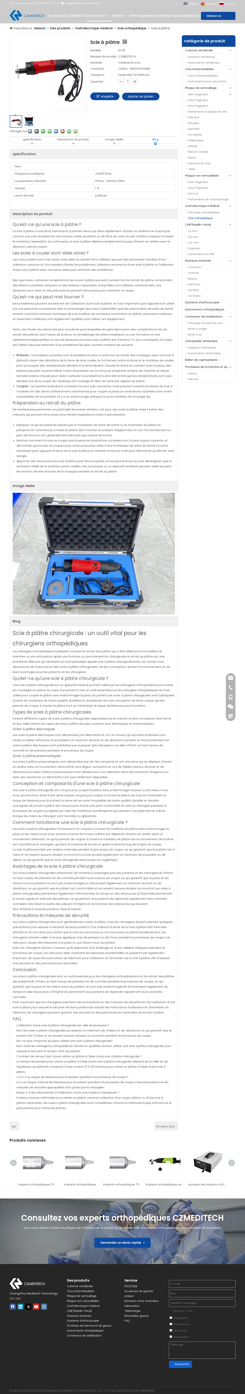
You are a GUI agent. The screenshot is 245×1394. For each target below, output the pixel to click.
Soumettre (182, 1364)
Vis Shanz (194, 296)
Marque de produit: (103, 56)
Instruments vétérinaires (204, 353)
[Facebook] (13, 1307)
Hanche (193, 379)
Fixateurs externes (198, 261)
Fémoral (193, 117)
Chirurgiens (180, 1318)
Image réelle (114, 139)
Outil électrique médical (202, 206)
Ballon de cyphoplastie (201, 360)
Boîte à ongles (197, 329)
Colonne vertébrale (199, 50)
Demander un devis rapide (122, 1243)
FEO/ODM (130, 1286)
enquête (107, 96)
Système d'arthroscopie (202, 302)
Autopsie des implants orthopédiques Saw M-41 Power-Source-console (207, 1184)
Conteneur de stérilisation (203, 316)
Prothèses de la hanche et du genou (210, 367)
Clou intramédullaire (199, 69)
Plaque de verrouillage (201, 88)
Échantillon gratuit (136, 1316)
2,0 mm (193, 237)
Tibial (191, 169)
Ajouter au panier (141, 96)
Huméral (193, 129)
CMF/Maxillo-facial (198, 225)
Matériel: (96, 63)
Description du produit (73, 139)
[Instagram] (44, 1307)
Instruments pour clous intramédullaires (211, 81)
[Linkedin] (20, 1307)
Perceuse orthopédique (204, 212)
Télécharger (132, 1311)
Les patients (180, 1337)
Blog (155, 139)
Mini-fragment (198, 94)
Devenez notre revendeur (141, 1301)
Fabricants (179, 1331)
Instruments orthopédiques (204, 309)
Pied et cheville (198, 152)
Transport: (97, 75)
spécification (32, 139)
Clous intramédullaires (203, 76)
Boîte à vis (195, 334)
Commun (194, 267)
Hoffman (194, 284)
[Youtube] (36, 1307)
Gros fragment (198, 106)
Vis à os (193, 194)
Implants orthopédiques (80, 1184)
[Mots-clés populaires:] (175, 3)
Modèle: (95, 50)
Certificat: (97, 69)
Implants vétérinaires (202, 348)
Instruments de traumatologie (208, 199)
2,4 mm (193, 243)
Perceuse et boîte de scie (205, 323)
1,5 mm (193, 231)
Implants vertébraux (201, 57)
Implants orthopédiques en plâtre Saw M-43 (165, 1184)
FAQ (127, 1321)
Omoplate (195, 135)
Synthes (193, 290)
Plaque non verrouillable (202, 176)
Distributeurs (181, 1324)
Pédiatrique (195, 140)
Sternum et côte (199, 163)
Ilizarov (192, 279)
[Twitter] (28, 1307)
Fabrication (131, 1306)
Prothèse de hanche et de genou (89, 1326)
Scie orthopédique (200, 218)
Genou (192, 373)
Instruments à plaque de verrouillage (211, 112)
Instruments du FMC (201, 254)
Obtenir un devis (213, 17)
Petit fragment (198, 100)
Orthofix (193, 273)
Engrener (194, 248)
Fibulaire (193, 123)
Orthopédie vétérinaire (201, 341)
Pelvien (193, 146)
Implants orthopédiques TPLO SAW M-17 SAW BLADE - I (122, 1184)
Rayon (192, 158)
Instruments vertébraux (204, 63)
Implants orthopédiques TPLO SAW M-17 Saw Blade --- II (37, 1184)
